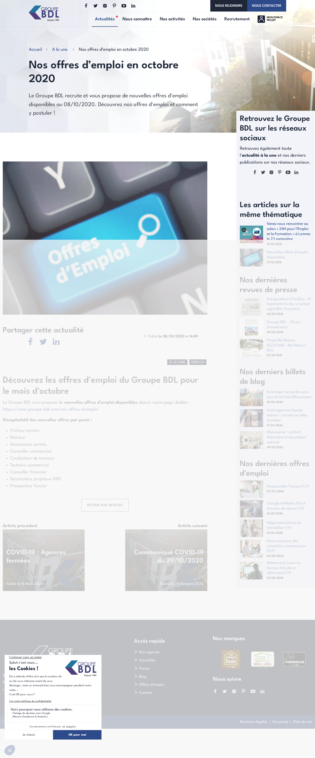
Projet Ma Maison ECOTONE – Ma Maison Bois (286, 345)
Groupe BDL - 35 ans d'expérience (284, 324)
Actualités (147, 661)
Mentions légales (253, 722)
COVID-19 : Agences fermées (36, 556)
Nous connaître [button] (137, 19)
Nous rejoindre (228, 5)
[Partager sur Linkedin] (56, 342)
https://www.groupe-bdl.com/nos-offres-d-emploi (50, 409)
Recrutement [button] (237, 19)
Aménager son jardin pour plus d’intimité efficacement (289, 394)
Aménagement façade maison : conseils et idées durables (287, 415)
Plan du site (302, 722)
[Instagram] (105, 6)
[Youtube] (124, 6)
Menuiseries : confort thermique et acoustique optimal (286, 437)
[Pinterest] (114, 6)
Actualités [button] (106, 19)
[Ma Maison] (231, 659)
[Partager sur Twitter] (43, 342)
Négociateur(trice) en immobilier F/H (284, 525)
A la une (60, 50)
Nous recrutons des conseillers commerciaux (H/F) (286, 546)
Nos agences (149, 652)
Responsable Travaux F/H (288, 486)
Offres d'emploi (151, 685)
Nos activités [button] (172, 19)
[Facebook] (86, 6)
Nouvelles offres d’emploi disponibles (287, 255)
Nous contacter (266, 5)
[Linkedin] (133, 6)
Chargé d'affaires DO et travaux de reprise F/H (286, 506)
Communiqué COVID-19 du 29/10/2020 (168, 556)
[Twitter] (95, 6)
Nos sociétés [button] (205, 19)
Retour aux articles (105, 505)
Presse (144, 669)
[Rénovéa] (262, 659)
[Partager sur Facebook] (30, 342)
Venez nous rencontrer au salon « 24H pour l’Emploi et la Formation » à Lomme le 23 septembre (288, 231)
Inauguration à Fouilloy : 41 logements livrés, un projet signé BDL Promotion (289, 304)
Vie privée (280, 722)
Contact (145, 693)
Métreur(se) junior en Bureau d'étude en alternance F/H (284, 568)
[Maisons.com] (294, 659)
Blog (142, 677)
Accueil (35, 50)
